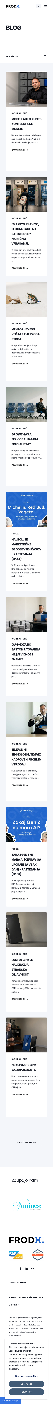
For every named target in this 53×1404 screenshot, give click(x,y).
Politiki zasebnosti (15, 1335)
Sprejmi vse (26, 1384)
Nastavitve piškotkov (26, 1376)
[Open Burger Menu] (46, 6)
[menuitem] (12, 1283)
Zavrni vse (26, 1391)
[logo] (26, 1249)
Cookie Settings (11, 1400)
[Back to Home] (13, 6)
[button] (26, 1142)
